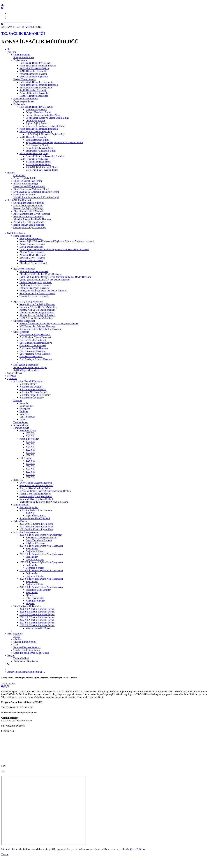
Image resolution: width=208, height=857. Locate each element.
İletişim (10, 655)
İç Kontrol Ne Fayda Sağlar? (33, 392)
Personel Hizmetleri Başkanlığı (34, 93)
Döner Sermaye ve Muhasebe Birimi (31, 189)
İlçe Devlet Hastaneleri (24, 268)
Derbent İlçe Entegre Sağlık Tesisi (35, 282)
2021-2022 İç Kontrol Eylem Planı (36, 529)
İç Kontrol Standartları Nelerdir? (35, 395)
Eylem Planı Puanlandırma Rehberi (36, 485)
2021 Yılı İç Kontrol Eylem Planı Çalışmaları (41, 570)
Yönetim (11, 52)
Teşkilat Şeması (20, 422)
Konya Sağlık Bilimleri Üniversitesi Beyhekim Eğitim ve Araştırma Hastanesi (56, 241)
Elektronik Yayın (27, 430)
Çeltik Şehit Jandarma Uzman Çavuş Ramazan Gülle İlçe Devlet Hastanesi (55, 277)
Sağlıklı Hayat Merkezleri (25, 370)
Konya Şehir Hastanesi (30, 238)
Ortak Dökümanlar (35, 598)
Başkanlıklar (19, 104)
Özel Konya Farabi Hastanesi (33, 348)
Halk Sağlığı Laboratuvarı (25, 364)
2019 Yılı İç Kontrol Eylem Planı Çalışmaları (41, 587)
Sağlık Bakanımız (21, 54)
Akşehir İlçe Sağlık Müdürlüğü (28, 216)
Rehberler (18, 480)
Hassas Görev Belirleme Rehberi (35, 493)
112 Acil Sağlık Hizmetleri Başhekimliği (45, 134)
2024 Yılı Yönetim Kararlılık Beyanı (37, 614)
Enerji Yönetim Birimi (24, 194)
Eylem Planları (20, 521)
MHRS (16, 636)
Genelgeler (24, 408)
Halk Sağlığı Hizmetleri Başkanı (35, 63)
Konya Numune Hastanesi (32, 244)
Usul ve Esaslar (26, 417)
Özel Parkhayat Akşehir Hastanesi (35, 359)
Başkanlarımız (20, 60)
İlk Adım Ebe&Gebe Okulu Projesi (30, 367)
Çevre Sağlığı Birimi (35, 120)
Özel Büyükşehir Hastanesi (32, 340)
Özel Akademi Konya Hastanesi (34, 334)
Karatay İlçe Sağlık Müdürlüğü (28, 208)
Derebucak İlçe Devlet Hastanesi (35, 285)
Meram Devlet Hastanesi (31, 246)
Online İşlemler (14, 373)
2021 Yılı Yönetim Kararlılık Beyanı (37, 622)
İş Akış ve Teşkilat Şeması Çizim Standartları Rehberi (45, 491)
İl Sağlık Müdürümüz (23, 57)
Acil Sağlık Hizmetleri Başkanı (34, 68)
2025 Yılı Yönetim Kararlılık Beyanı (37, 611)
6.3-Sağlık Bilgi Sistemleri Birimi (42, 167)
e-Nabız (17, 639)
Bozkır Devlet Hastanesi (31, 260)
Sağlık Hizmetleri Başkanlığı (33, 71)
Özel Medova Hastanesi (30, 356)
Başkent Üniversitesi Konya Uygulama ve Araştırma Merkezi (48, 323)
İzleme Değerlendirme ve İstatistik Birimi (45, 126)
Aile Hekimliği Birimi (36, 109)
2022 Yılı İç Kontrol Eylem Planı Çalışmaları (41, 562)
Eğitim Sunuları (20, 504)
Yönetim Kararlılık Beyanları (27, 606)
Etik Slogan (25, 458)
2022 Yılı (30, 433)
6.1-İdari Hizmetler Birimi (38, 161)
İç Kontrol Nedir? (28, 384)
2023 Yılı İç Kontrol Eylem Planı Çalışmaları (41, 554)
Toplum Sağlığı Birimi (36, 123)
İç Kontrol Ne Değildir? (30, 386)
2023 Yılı (30, 447)
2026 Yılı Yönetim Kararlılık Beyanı (37, 609)
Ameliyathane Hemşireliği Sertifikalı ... (26, 671)
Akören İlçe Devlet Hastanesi (33, 271)
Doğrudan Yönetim (35, 551)
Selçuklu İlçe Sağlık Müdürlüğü (28, 203)
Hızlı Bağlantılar (15, 633)
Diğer (22, 419)
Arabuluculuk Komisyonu (26, 661)
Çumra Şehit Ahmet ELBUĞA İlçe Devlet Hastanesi (44, 279)
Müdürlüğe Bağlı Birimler (38, 589)
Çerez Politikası (137, 849)
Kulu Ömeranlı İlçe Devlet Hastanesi (37, 293)
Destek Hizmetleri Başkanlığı (33, 76)
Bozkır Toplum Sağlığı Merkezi (28, 224)
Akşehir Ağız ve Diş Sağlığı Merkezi (37, 315)
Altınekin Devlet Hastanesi (32, 255)
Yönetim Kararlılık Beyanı (38, 628)
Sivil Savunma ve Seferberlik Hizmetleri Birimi (36, 192)
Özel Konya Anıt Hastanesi (32, 345)
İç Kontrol (12, 378)
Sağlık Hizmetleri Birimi (37, 139)
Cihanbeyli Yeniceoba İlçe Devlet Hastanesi (40, 274)
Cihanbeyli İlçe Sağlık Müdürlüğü (29, 227)
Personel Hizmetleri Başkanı (33, 74)
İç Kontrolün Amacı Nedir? (32, 389)
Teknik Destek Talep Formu (26, 650)
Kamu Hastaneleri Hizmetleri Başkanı (37, 65)
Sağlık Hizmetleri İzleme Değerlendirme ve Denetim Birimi (54, 142)
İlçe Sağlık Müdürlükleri (19, 200)
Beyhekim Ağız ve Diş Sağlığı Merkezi (38, 307)
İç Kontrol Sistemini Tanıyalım (28, 381)
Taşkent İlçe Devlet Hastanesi (33, 296)
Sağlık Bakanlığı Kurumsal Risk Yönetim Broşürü (43, 502)
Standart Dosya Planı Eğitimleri (34, 518)
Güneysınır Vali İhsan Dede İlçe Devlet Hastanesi (43, 290)
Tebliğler (23, 411)
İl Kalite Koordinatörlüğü (25, 183)
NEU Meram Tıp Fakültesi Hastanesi (37, 326)
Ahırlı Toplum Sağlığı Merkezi (28, 211)
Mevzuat (11, 375)
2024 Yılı (30, 444)
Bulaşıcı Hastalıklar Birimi (38, 112)
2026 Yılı (30, 460)
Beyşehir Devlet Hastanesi (32, 257)
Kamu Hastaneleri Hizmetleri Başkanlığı (38, 85)
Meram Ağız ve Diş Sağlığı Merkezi (36, 312)
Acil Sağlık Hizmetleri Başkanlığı (35, 87)
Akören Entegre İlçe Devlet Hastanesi (31, 213)
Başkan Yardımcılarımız (24, 79)
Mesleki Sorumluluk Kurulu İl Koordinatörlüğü (36, 197)
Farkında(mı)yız (21, 428)
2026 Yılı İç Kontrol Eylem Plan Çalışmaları (40, 535)
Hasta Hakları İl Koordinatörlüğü (29, 186)
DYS (15, 644)
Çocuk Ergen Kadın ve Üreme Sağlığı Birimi (47, 117)
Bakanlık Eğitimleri (28, 507)
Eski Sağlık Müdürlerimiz (25, 98)
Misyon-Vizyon (20, 425)
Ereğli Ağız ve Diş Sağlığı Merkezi (36, 318)
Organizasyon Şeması (23, 101)
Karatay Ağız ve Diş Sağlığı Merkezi (37, 310)
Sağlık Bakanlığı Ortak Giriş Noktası (31, 653)
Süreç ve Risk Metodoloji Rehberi (35, 488)
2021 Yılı (30, 436)
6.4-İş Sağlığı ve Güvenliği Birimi (42, 170)
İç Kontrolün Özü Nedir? (31, 397)
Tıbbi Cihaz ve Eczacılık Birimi (41, 150)
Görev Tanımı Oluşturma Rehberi (35, 482)
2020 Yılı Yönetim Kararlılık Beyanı (37, 625)
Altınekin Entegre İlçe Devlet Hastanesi (32, 219)
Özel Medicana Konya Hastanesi (35, 353)
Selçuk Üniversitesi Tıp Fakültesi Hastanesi (40, 329)
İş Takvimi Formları (35, 543)
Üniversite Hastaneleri (24, 321)
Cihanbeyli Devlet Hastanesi (33, 263)
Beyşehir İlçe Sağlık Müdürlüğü (28, 222)
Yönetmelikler (26, 406)
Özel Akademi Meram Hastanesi (35, 337)
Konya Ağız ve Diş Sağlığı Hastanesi (37, 304)
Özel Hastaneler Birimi (37, 145)
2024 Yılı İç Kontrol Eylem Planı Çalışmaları (41, 546)
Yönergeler (24, 414)
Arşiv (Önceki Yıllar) (36, 515)
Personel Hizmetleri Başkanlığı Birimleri (45, 156)
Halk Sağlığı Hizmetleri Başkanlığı (36, 82)
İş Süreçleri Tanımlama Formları (41, 537)
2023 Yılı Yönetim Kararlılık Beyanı (37, 617)
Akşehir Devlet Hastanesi (31, 252)
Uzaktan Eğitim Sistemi (24, 642)
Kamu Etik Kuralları (29, 438)
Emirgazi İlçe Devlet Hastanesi (34, 288)
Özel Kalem (19, 175)
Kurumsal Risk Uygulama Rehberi (36, 499)
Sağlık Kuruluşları (16, 233)
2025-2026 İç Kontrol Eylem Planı (36, 524)
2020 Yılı (30, 455)
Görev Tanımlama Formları (39, 540)
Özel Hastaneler (21, 331)
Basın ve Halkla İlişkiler (25, 178)
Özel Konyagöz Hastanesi (32, 351)
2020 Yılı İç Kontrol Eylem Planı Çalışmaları (41, 578)
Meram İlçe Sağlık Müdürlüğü (27, 205)
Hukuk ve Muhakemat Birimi (27, 181)
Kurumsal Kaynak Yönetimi (27, 647)
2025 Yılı (30, 441)
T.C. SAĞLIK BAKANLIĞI (23, 34)
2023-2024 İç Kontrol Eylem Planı (36, 526)
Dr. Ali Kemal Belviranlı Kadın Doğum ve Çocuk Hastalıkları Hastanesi (54, 249)
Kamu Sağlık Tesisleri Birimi (39, 148)
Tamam (4, 854)
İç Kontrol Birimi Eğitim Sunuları (35, 510)
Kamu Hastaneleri (22, 235)
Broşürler (30, 603)
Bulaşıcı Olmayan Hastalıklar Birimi (43, 115)
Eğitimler (30, 595)
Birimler (11, 172)
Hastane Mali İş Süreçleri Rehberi (35, 496)
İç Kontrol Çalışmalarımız (25, 532)
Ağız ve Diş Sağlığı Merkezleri (28, 301)
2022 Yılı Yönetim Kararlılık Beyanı (37, 620)
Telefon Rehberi (21, 658)
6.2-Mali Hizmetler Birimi (38, 164)
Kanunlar (23, 403)
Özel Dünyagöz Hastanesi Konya (35, 342)
